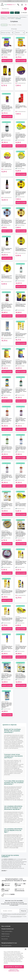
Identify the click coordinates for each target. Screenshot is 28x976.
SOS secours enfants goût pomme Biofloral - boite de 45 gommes (21, 193)
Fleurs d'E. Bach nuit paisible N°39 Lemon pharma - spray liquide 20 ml (6, 676)
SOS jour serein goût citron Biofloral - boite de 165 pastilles (6, 277)
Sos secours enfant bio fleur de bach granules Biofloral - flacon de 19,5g (6, 80)
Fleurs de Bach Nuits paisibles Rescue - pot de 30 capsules (21, 305)
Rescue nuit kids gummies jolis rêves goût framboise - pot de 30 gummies (6, 51)
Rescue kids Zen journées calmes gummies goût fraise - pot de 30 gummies (21, 51)
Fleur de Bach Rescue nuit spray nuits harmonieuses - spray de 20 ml (6, 648)
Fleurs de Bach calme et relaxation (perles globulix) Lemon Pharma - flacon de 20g (6, 391)
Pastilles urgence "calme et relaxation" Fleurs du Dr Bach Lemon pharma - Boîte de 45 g (6, 534)
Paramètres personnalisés (13, 970)
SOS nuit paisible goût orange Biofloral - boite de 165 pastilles (21, 249)
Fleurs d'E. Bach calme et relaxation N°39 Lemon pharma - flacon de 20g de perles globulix (21, 534)
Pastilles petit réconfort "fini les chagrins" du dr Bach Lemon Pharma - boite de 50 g (6, 563)
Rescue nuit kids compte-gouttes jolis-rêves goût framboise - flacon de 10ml (6, 107)
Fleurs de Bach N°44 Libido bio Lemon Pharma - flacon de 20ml (21, 420)
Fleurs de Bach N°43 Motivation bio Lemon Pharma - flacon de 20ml (6, 449)
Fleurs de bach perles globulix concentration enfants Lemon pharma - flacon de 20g (6, 306)
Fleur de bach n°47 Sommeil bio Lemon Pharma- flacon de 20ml (6, 136)
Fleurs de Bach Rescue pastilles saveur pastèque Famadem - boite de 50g (21, 165)
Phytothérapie (22, 17)
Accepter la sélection (13, 966)
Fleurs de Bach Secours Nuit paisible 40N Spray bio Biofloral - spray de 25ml (6, 334)
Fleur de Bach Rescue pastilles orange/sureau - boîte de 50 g (21, 620)
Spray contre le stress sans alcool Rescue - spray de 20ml (21, 334)
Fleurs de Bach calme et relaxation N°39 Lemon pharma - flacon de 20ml (6, 505)
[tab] (7, 33)
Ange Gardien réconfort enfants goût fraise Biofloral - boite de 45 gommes (21, 222)
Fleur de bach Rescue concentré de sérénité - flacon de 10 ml (6, 619)
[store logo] (10, 4)
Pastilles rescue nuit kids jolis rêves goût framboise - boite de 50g (21, 80)
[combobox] (14, 8)
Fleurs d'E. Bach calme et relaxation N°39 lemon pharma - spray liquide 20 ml (21, 676)
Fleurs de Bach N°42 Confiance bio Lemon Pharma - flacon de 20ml (21, 449)
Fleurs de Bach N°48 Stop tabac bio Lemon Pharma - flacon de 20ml (21, 391)
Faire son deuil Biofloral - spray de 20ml (6, 193)
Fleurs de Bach (11, 18)
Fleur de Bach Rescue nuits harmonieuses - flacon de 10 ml (21, 591)
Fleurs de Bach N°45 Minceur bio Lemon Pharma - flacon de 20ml (21, 277)
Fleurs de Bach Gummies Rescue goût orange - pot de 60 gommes (6, 362)
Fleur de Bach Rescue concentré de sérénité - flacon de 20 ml (6, 591)
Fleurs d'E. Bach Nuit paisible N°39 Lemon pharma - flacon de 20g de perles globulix (6, 705)
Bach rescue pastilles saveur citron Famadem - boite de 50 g (21, 504)
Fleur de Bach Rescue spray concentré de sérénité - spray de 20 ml (21, 648)
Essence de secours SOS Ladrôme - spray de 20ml (21, 106)
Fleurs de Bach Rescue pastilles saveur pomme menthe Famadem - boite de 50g (21, 136)
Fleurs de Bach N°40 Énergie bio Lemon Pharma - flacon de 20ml (21, 477)
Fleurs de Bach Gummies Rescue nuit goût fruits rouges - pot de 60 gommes (21, 362)
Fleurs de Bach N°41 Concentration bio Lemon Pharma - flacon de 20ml (6, 477)
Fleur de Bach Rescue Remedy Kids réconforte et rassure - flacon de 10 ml (21, 563)
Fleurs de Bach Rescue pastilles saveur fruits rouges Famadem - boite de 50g (6, 165)
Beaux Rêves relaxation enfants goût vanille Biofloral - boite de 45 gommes (6, 222)
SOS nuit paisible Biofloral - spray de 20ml (6, 249)
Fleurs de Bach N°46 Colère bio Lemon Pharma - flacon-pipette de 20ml (6, 420)
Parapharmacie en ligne (13, 17)
